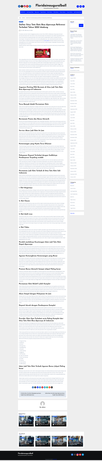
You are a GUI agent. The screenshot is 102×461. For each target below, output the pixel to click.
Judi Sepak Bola (30, 12)
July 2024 (72, 148)
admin (23, 30)
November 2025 (73, 103)
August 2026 (73, 78)
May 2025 (72, 120)
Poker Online (62, 12)
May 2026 (72, 86)
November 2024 (73, 137)
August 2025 (73, 112)
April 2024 (72, 157)
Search (72, 21)
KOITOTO (23, 12)
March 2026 (72, 92)
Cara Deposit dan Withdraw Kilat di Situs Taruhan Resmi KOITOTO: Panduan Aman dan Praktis (26, 421)
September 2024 (73, 143)
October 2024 (73, 140)
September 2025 (73, 109)
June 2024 (72, 151)
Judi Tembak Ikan (77, 12)
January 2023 (73, 171)
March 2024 (72, 160)
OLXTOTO (55, 459)
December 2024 (73, 134)
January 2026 (73, 97)
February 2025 (73, 128)
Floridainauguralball (51, 5)
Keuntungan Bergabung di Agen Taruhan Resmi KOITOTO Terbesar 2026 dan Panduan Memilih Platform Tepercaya (59, 421)
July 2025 (72, 114)
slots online (46, 40)
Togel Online (43, 12)
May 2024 (72, 154)
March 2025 (72, 126)
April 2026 (72, 89)
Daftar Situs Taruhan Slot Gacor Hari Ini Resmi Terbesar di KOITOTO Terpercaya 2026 (76, 54)
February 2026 (73, 95)
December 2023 (73, 168)
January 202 (73, 177)
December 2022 (73, 174)
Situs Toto (72, 213)
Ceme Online (69, 12)
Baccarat (37, 12)
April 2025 (72, 123)
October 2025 (73, 106)
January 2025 (73, 131)
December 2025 (73, 100)
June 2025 (72, 117)
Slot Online (49, 12)
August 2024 (73, 145)
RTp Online (56, 12)
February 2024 (73, 162)
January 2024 (73, 165)
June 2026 (72, 83)
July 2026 (72, 80)
